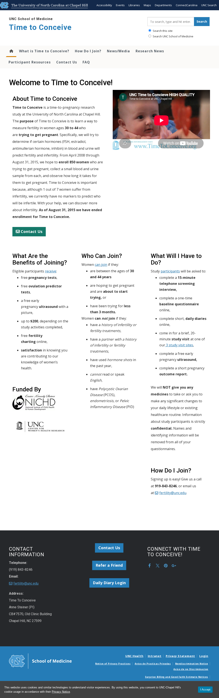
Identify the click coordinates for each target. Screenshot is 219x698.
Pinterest (166, 565)
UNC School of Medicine (31, 19)
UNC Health (134, 656)
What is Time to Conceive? (44, 51)
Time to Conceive (40, 27)
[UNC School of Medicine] (40, 661)
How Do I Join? (88, 51)
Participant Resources (30, 62)
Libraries (134, 5)
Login (203, 656)
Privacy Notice (61, 691)
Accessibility (104, 5)
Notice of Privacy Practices (112, 663)
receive (50, 271)
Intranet (154, 656)
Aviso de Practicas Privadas (153, 663)
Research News (150, 51)
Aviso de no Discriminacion (190, 669)
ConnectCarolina (186, 5)
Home (11, 51)
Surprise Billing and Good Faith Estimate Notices (176, 676)
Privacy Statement (180, 656)
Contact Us (66, 62)
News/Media (118, 51)
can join (101, 264)
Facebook (149, 565)
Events (120, 5)
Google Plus (174, 565)
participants (170, 271)
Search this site (162, 31)
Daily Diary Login (109, 582)
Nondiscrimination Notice (191, 663)
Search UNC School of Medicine (172, 36)
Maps (147, 5)
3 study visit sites (179, 345)
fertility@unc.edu (172, 492)
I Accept (205, 689)
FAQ (86, 62)
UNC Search (209, 5)
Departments (163, 5)
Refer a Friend (109, 565)
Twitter (157, 565)
